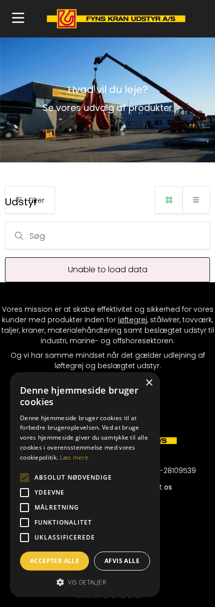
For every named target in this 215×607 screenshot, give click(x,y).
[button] (18, 18)
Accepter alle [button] (54, 561)
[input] (107, 235)
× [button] (148, 383)
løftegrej (132, 320)
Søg (37, 236)
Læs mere (74, 457)
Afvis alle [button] (122, 561)
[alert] (85, 484)
